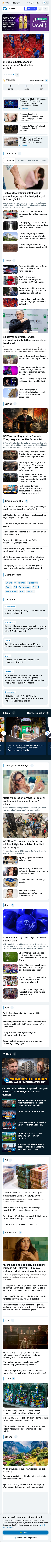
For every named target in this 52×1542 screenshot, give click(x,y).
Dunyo (9, 583)
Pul (15, 587)
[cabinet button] (45, 9)
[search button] (40, 9)
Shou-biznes (11, 591)
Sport (8, 587)
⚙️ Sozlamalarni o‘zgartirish (25, 1538)
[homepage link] (9, 9)
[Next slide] (21, 75)
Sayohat (30, 591)
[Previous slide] (5, 75)
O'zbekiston (20, 583)
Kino (22, 591)
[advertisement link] (30, 8)
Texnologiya (24, 587)
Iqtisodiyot (33, 583)
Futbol (36, 587)
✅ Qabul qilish (25, 1532)
